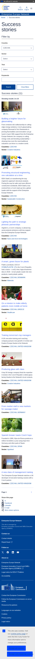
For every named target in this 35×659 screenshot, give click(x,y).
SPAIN (20, 446)
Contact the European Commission (14, 595)
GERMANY (21, 412)
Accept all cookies (16, 648)
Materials (10, 280)
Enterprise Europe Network (12, 521)
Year (3, 64)
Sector (4, 54)
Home (3, 17)
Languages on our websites (11, 610)
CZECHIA (6, 48)
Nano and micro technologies (17, 239)
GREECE (21, 309)
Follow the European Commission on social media (17, 600)
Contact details (7, 538)
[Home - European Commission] (6, 7)
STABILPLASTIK (7, 267)
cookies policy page (18, 634)
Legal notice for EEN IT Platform (13, 572)
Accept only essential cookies (21, 654)
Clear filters (25, 87)
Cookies (4, 614)
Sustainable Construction (16, 199)
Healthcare (11, 312)
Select (5, 59)
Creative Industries (13, 150)
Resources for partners (9, 605)
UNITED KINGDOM (24, 346)
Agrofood (10, 449)
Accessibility (6, 576)
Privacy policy (6, 618)
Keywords (5, 75)
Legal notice (6, 621)
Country (5, 43)
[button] (4, 501)
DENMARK (21, 277)
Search (20, 9)
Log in (26, 9)
